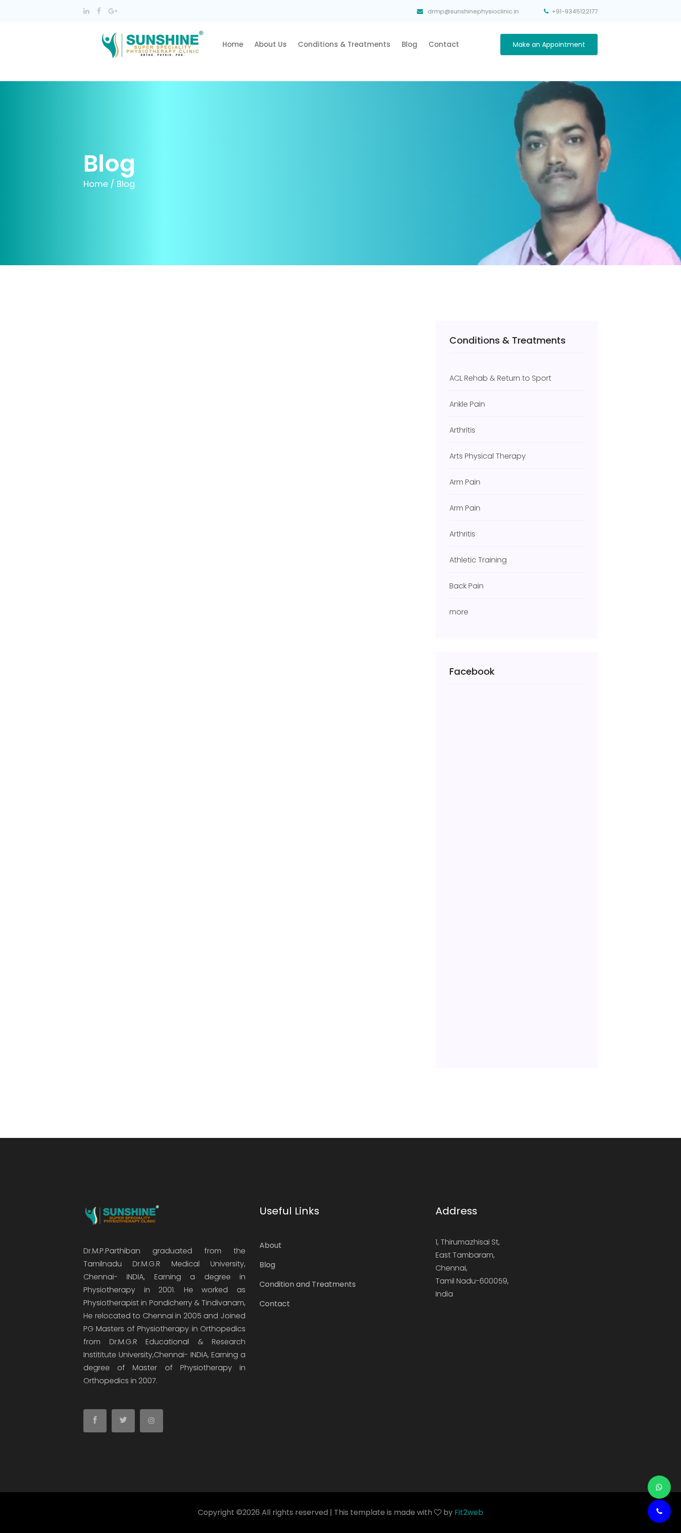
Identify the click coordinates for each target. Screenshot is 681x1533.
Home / (98, 184)
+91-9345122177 (575, 11)
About (270, 1245)
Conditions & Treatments (344, 44)
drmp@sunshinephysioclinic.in (489, 1307)
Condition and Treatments (307, 1284)
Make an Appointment (549, 44)
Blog (409, 44)
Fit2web (468, 1512)
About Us (270, 44)
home (232, 44)
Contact (444, 44)
